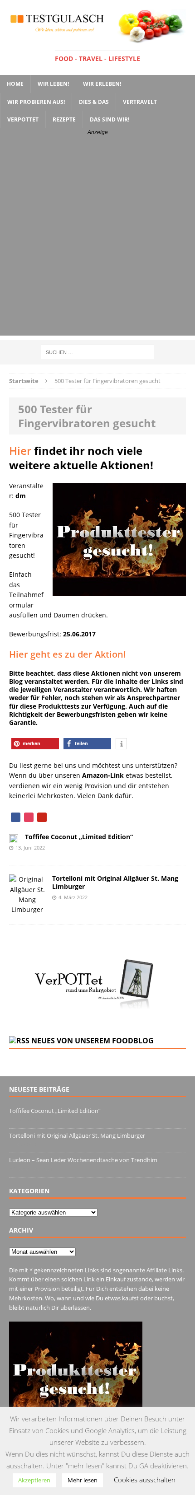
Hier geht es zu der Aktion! (67, 654)
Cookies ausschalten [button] (145, 1479)
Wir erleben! (102, 84)
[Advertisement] (97, 238)
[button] (35, 743)
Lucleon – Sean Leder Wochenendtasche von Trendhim (83, 1160)
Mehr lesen (83, 1480)
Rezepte (64, 119)
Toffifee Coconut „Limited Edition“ (79, 836)
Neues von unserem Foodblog (92, 1041)
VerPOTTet (23, 119)
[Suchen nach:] (97, 351)
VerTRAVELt (140, 102)
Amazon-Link (103, 775)
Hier (20, 450)
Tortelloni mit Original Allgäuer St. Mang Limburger (115, 882)
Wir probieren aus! (36, 102)
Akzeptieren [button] (34, 1480)
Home (15, 84)
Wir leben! (53, 84)
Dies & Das (94, 102)
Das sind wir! (109, 119)
